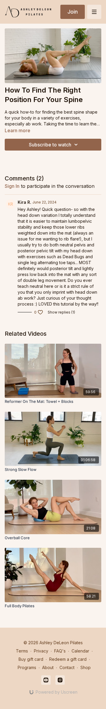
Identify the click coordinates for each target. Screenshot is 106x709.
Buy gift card (31, 659)
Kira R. (24, 202)
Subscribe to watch (50, 145)
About (48, 667)
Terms (22, 650)
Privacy (41, 650)
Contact (66, 667)
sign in (12, 186)
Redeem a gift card (68, 659)
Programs (27, 667)
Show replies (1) (61, 312)
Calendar (80, 650)
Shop (85, 667)
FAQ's (60, 650)
